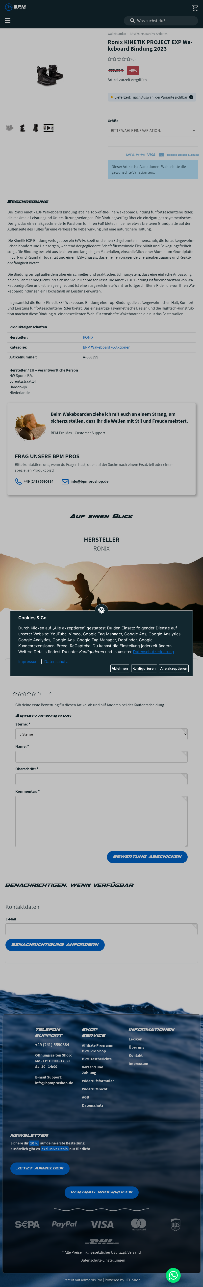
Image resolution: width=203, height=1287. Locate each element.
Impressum (28, 661)
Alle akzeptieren (173, 668)
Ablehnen (120, 668)
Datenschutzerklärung (153, 651)
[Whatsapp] (173, 1275)
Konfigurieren (144, 668)
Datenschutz (56, 661)
